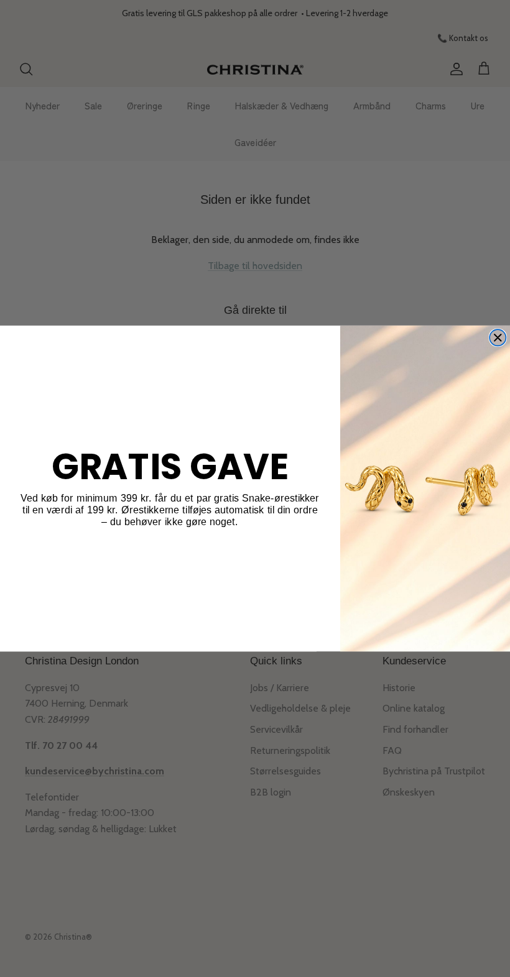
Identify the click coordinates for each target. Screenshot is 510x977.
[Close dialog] (497, 337)
